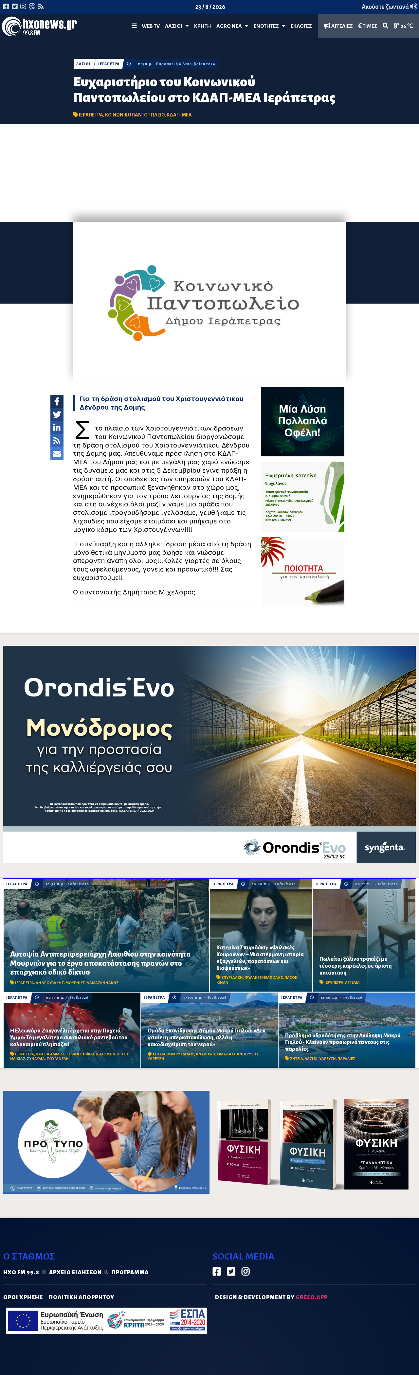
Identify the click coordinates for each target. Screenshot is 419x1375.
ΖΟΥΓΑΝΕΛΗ (57, 1059)
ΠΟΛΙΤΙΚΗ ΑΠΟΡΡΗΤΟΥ (81, 1297)
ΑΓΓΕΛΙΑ (352, 982)
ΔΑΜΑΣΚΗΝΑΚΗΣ (102, 983)
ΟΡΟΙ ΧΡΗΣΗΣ (23, 1297)
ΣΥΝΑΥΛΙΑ (36, 1059)
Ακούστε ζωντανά (386, 7)
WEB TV (151, 26)
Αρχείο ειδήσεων (75, 1273)
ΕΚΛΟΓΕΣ (301, 26)
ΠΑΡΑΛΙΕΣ (346, 1059)
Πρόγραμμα (130, 1273)
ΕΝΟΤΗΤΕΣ (268, 26)
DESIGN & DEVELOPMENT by (271, 1297)
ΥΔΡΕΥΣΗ (156, 1059)
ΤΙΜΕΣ (369, 26)
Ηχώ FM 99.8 (21, 1273)
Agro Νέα (230, 26)
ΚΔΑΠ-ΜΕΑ (179, 114)
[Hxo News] (39, 27)
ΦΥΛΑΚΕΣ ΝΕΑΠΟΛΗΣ (264, 978)
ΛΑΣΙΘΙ (83, 64)
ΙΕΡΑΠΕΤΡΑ (108, 64)
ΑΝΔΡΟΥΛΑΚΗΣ (50, 983)
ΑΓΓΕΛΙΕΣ (341, 26)
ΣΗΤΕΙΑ (159, 1054)
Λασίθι (175, 26)
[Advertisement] (209, 173)
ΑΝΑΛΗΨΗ (205, 1054)
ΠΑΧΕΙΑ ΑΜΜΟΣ (50, 1054)
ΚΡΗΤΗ (202, 26)
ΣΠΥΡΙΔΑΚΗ (232, 978)
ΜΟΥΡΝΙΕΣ (75, 983)
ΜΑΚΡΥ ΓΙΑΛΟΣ (180, 1054)
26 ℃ (406, 26)
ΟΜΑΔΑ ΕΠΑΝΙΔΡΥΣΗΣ (238, 1054)
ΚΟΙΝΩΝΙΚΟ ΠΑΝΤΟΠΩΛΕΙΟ (135, 114)
